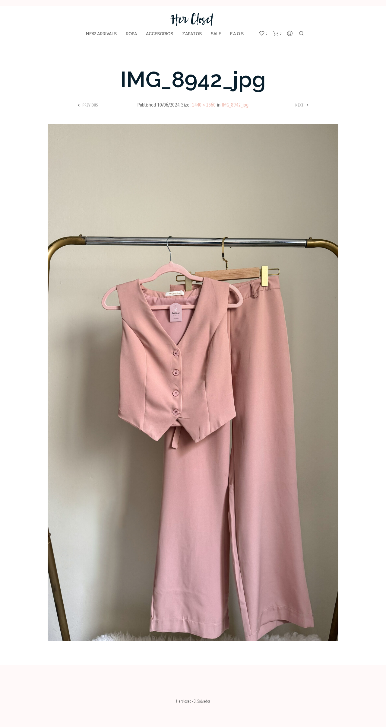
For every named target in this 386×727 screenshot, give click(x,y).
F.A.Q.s (237, 33)
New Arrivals (101, 33)
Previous (90, 105)
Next (299, 105)
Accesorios (159, 33)
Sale (216, 33)
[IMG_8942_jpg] (193, 382)
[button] (263, 33)
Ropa (131, 33)
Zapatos (192, 33)
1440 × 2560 (204, 104)
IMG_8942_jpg (235, 104)
